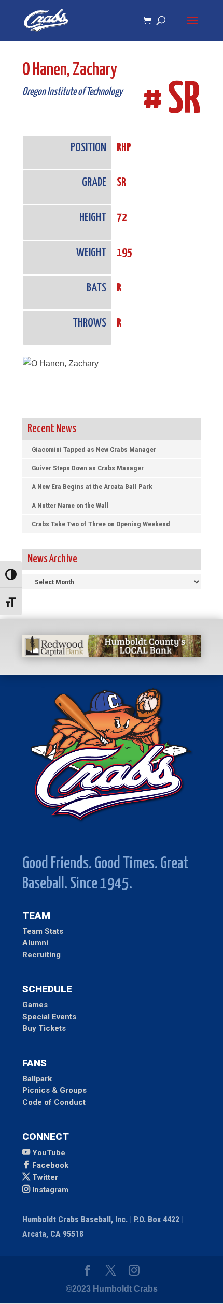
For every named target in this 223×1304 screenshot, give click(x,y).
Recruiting (41, 954)
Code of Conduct (54, 1102)
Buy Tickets (44, 1028)
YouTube (48, 1153)
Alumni (35, 942)
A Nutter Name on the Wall (70, 505)
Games (35, 1005)
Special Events (49, 1016)
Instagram (50, 1189)
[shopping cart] (150, 21)
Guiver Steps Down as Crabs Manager (88, 468)
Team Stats (42, 931)
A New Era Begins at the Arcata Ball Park (92, 486)
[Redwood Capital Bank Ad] (111, 654)
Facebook (50, 1165)
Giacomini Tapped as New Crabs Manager (94, 449)
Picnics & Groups (54, 1090)
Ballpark (37, 1079)
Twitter (45, 1177)
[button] (192, 26)
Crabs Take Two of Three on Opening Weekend (101, 524)
